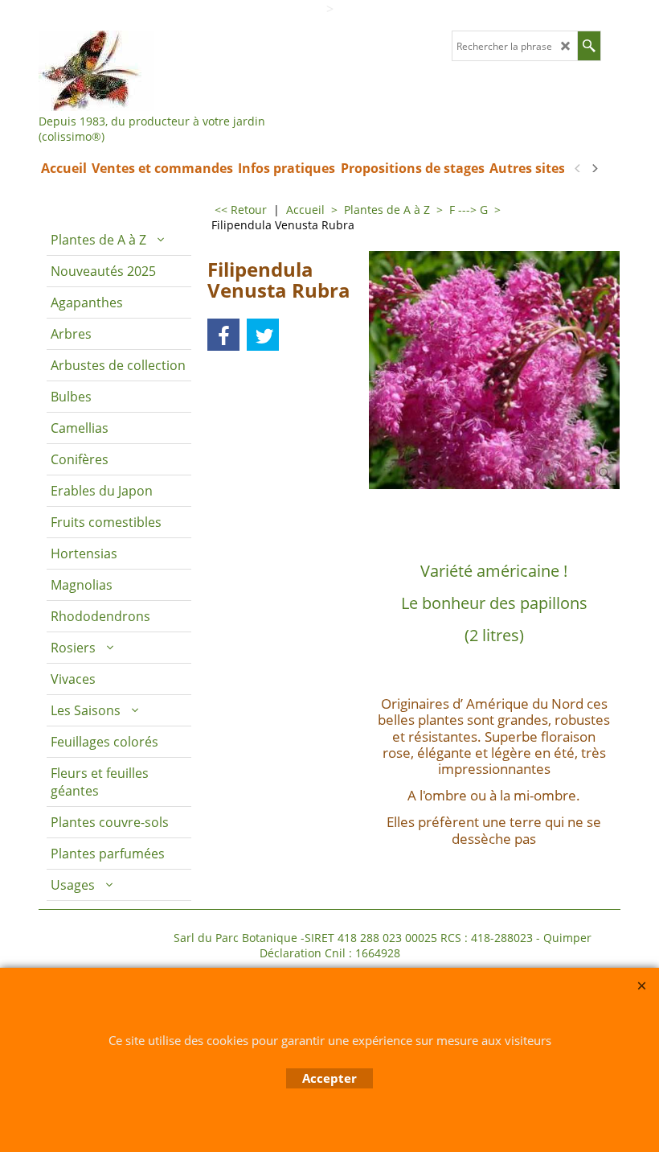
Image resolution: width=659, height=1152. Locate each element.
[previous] (578, 168)
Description (408, 510)
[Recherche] (588, 45)
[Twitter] (263, 335)
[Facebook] (223, 335)
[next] (594, 168)
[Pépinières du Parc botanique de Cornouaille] (179, 71)
